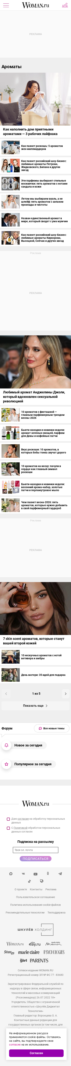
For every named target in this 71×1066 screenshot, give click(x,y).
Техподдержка (57, 912)
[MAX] (11, 873)
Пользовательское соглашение (35, 897)
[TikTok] (29, 880)
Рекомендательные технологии (25, 912)
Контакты (36, 889)
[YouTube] (35, 873)
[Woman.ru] (35, 5)
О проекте (21, 889)
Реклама (50, 889)
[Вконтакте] (23, 873)
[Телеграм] (60, 873)
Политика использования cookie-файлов (35, 904)
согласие (23, 818)
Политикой (20, 827)
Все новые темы (54, 728)
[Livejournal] (41, 880)
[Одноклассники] (47, 873)
